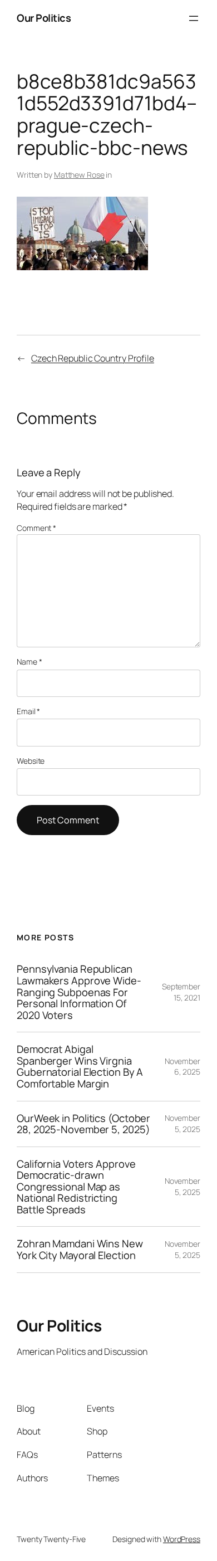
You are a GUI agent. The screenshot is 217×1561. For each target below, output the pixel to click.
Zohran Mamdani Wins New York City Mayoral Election (80, 1249)
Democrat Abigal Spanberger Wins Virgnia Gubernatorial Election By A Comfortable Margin (80, 1066)
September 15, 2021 (181, 992)
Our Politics (44, 18)
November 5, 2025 (182, 1123)
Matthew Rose (79, 174)
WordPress (181, 1539)
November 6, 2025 (182, 1066)
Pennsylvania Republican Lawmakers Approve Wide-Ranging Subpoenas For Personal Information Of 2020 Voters (79, 992)
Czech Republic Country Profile (92, 358)
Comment (36, 528)
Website (31, 760)
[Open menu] (193, 18)
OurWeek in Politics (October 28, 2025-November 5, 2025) (83, 1124)
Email (28, 711)
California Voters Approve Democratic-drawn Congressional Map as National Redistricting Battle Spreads (76, 1187)
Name (29, 661)
